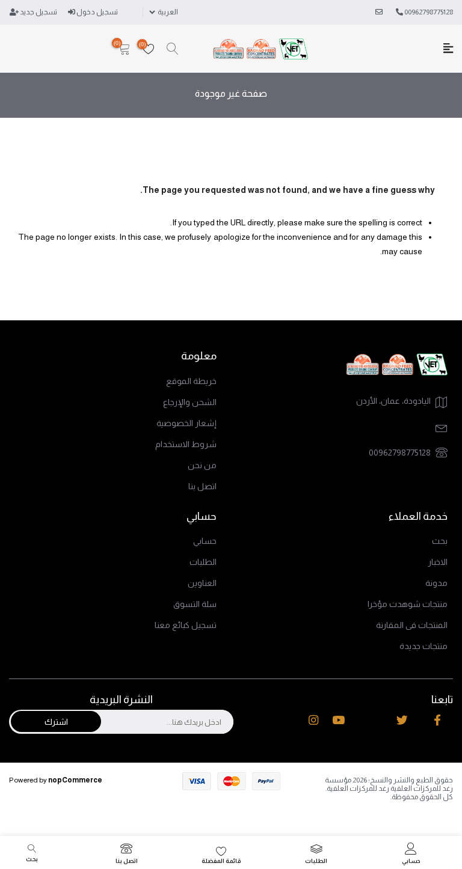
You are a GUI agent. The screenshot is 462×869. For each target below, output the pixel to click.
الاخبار (438, 562)
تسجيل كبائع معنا (186, 625)
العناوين (202, 583)
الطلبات (203, 562)
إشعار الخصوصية (186, 423)
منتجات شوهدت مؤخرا (408, 604)
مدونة (436, 583)
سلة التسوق (195, 604)
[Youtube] (338, 720)
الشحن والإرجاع (190, 402)
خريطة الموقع (191, 381)
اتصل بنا (202, 486)
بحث (440, 541)
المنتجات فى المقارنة (412, 625)
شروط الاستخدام (186, 444)
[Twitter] (402, 720)
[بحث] (173, 49)
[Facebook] (437, 720)
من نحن (202, 465)
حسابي (205, 541)
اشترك (56, 722)
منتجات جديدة (423, 646)
